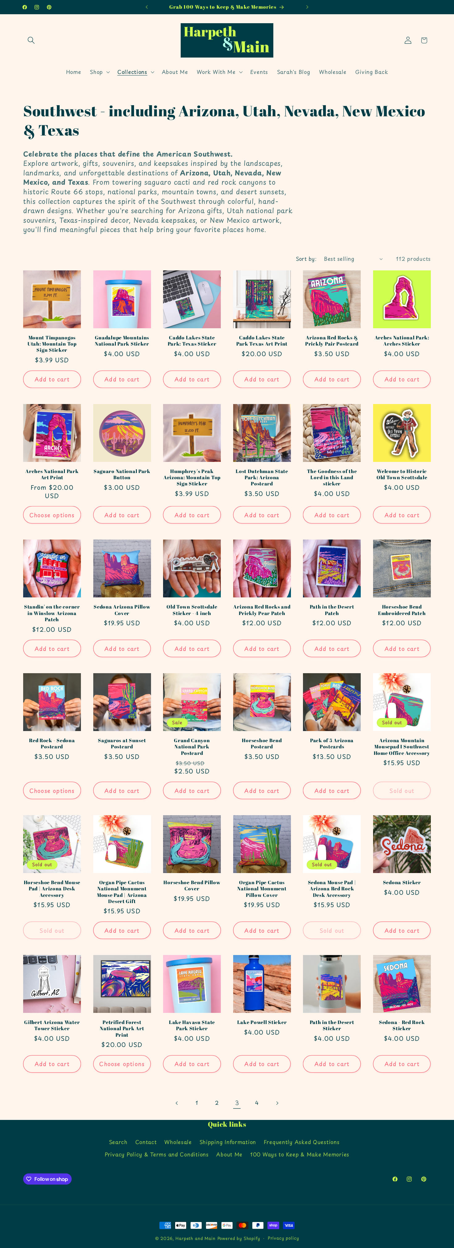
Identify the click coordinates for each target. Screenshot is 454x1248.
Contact (146, 1142)
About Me (229, 1154)
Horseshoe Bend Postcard (262, 743)
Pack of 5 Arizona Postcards (332, 743)
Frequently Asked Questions (302, 1142)
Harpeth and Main (195, 1238)
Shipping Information (228, 1142)
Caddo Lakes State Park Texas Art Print (262, 340)
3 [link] (237, 1102)
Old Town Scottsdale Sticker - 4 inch (191, 610)
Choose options (52, 515)
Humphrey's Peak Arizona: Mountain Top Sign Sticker (192, 477)
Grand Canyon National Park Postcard (192, 746)
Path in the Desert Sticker (332, 1025)
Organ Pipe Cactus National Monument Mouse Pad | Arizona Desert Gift (122, 891)
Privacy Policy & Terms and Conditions (157, 1154)
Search (118, 1142)
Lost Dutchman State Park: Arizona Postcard (262, 477)
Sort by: (306, 259)
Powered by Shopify (238, 1238)
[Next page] (277, 1103)
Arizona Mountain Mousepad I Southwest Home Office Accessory (402, 746)
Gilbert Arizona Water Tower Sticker (52, 1025)
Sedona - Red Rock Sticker (402, 1025)
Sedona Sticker (402, 882)
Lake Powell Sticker (262, 1022)
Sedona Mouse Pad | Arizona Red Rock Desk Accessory (332, 888)
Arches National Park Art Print (51, 474)
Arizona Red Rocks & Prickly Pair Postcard (332, 340)
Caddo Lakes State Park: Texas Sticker (192, 340)
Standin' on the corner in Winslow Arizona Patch (52, 613)
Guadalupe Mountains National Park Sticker (122, 340)
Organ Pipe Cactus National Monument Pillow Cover (261, 888)
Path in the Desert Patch (332, 610)
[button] (31, 40)
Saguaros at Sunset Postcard (122, 743)
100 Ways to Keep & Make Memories (299, 1154)
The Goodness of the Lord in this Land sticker (332, 477)
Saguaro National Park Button (122, 474)
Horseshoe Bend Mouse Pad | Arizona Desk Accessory (52, 888)
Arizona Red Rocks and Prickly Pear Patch (261, 610)
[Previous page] (177, 1103)
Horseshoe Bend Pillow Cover (191, 885)
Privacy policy (283, 1238)
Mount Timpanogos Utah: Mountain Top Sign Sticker (52, 343)
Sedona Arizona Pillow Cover (122, 610)
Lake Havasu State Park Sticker (192, 1025)
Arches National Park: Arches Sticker (402, 340)
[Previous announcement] (146, 7)
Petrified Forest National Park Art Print (122, 1028)
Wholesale (177, 1142)
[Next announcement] (307, 7)
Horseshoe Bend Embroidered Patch (402, 610)
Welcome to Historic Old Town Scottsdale (401, 474)
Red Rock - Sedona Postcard (52, 743)
